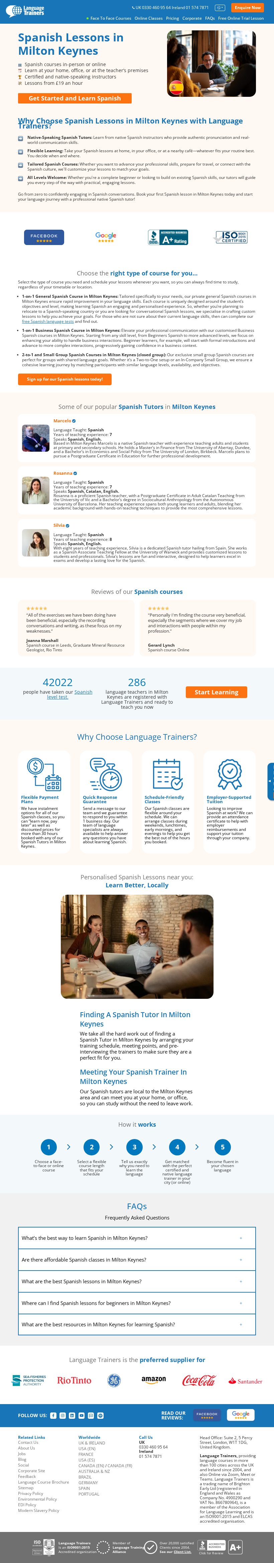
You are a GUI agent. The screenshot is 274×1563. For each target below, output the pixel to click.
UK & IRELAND (92, 1443)
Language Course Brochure (43, 1482)
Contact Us (28, 1442)
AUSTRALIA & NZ (94, 1471)
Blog (22, 1459)
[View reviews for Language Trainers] (219, 1547)
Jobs (22, 1454)
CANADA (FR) (120, 1466)
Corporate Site (31, 1471)
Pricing (172, 18)
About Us (26, 1448)
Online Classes (149, 18)
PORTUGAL (89, 1494)
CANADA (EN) (91, 1466)
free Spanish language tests (48, 321)
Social (23, 1465)
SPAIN (84, 1488)
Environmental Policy (37, 1499)
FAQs (210, 18)
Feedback (27, 1476)
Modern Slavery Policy (38, 1510)
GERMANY (88, 1483)
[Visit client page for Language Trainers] (170, 1547)
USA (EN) (87, 1449)
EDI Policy (27, 1505)
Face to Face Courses (111, 18)
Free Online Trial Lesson (241, 18)
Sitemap (25, 1488)
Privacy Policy (30, 1493)
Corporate (192, 18)
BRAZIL (85, 1477)
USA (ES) (87, 1460)
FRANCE (86, 1454)
